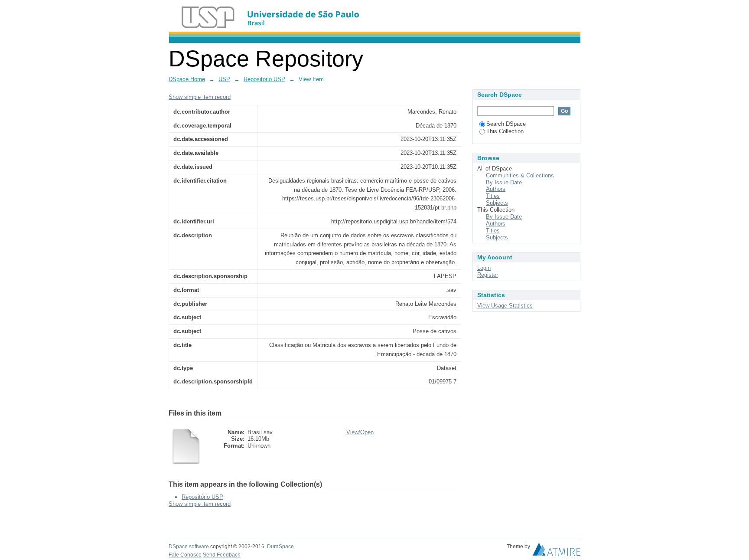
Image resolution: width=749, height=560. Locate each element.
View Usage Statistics (505, 305)
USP (224, 79)
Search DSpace (506, 124)
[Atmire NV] (556, 551)
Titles (493, 196)
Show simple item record (200, 97)
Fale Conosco (185, 555)
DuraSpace (280, 547)
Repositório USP (264, 79)
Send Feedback (221, 555)
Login (484, 268)
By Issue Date (504, 182)
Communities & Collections (520, 175)
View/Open (360, 432)
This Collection (505, 131)
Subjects (497, 203)
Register (487, 275)
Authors (495, 189)
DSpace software (189, 547)
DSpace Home (187, 79)
